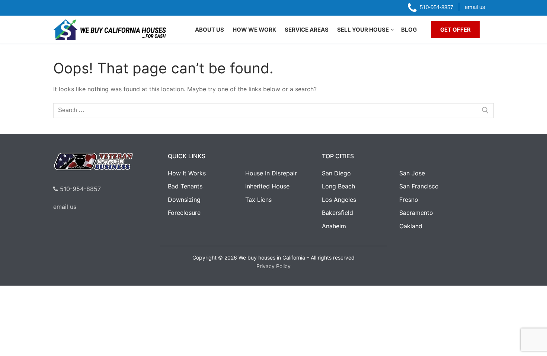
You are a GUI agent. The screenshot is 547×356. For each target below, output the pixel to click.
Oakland (410, 226)
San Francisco (419, 186)
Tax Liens (258, 199)
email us (64, 206)
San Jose (412, 173)
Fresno (408, 199)
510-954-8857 (79, 189)
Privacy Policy (273, 266)
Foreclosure (184, 212)
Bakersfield (337, 212)
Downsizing (184, 199)
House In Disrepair (271, 173)
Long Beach (338, 186)
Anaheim (334, 226)
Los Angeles (339, 199)
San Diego (336, 173)
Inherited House (267, 186)
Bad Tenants (185, 186)
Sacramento (416, 212)
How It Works (187, 173)
